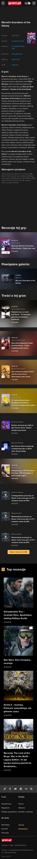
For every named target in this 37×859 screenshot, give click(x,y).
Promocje (5, 833)
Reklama (21, 808)
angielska (15, 65)
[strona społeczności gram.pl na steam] (26, 789)
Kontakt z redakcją (25, 812)
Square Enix (16, 59)
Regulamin (6, 808)
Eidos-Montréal (17, 54)
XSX (13, 49)
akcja (22, 41)
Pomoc (21, 804)
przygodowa (16, 41)
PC (13, 46)
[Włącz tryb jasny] (27, 3)
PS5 (23, 46)
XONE (16, 46)
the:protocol (23, 829)
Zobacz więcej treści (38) (18, 552)
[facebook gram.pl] (10, 789)
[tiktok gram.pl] (5, 789)
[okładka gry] (30, 37)
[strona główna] (15, 3)
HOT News (6, 825)
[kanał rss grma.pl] (31, 789)
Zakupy (21, 825)
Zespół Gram (6, 804)
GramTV (5, 829)
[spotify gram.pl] (21, 789)
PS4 (20, 46)
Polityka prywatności (9, 812)
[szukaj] (3, 3)
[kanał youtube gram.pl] (15, 789)
